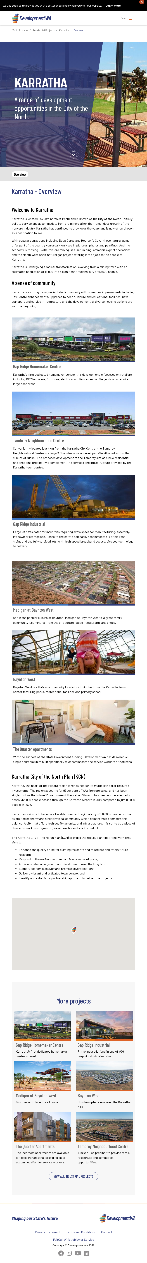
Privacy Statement (47, 1232)
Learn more (113, 5)
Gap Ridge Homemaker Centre (37, 366)
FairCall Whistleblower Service (73, 1239)
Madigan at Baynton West (33, 609)
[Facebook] (61, 1253)
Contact (106, 1232)
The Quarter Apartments (32, 749)
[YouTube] (77, 1253)
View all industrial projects (73, 1176)
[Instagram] (69, 1253)
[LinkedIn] (86, 1253)
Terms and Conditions (81, 1232)
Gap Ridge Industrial (29, 524)
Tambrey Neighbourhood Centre (38, 440)
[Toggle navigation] (131, 18)
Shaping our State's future (34, 1218)
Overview (20, 174)
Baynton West (24, 679)
